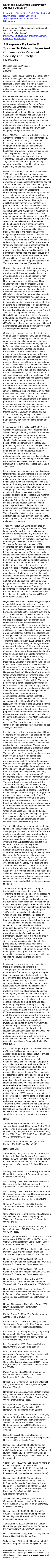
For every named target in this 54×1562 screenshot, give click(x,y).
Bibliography (9, 21)
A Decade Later (31, 18)
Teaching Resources (12, 18)
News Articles (9, 16)
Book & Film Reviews (39, 13)
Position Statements (27, 16)
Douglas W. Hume (10, 1557)
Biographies (21, 13)
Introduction (8, 13)
